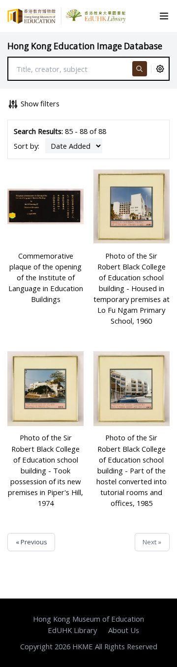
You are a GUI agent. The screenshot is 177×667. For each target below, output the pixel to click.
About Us (123, 630)
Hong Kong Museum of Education (88, 619)
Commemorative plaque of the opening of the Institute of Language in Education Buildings (45, 277)
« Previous (31, 541)
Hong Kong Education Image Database (84, 46)
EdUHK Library (72, 630)
